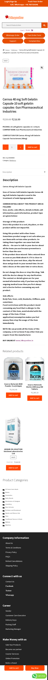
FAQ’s (8, 556)
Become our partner (14, 649)
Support (13, 41)
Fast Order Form (34, 35)
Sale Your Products (13, 645)
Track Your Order (35, 1)
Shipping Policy (12, 565)
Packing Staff (11, 624)
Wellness (14, 50)
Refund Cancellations (14, 561)
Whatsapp (10, 595)
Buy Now (34, 668)
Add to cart (32, 147)
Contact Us (10, 581)
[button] (42, 68)
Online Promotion (12, 658)
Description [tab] (7, 172)
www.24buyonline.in (24, 340)
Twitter (8, 591)
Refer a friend (11, 663)
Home (7, 50)
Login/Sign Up (11, 1)
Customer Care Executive (16, 615)
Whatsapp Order (12, 35)
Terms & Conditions (13, 547)
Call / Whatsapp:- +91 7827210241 (24, 4)
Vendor (8, 611)
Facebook (9, 586)
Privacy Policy (11, 552)
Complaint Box (34, 41)
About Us (9, 543)
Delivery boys (11, 620)
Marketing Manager (13, 629)
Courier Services (12, 654)
